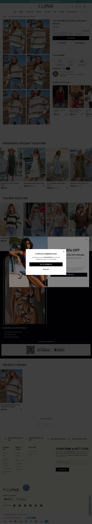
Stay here (46, 269)
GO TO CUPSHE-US (46, 264)
